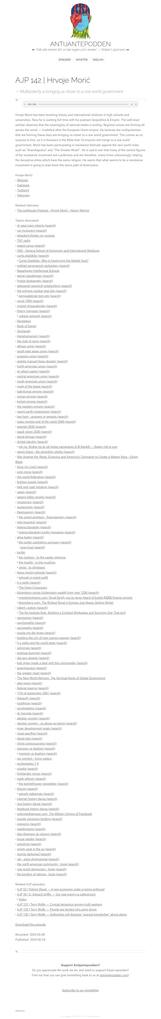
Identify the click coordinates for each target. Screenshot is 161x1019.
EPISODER (65, 59)
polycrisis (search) (29, 648)
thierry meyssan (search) (33, 311)
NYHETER (82, 59)
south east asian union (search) (38, 351)
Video (22, 899)
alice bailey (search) (30, 537)
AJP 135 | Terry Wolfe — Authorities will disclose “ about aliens (72, 914)
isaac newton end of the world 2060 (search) (46, 421)
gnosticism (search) (30, 502)
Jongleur (68, 1016)
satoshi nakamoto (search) (36, 794)
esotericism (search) (30, 507)
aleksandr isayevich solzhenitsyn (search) (44, 286)
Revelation (24, 321)
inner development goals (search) (39, 728)
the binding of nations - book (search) (42, 874)
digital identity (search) (32, 442)
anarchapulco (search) (32, 668)
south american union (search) (37, 381)
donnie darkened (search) (34, 854)
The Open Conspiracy (33, 587)
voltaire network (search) (35, 316)
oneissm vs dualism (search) (36, 748)
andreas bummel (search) (34, 653)
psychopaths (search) (31, 623)
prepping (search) (29, 824)
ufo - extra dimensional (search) (38, 859)
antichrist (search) (29, 844)
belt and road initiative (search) (38, 487)
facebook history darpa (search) (38, 809)
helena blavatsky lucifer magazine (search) (47, 532)
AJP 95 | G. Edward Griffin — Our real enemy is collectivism (56, 894)
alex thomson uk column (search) (39, 834)
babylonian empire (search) (35, 391)
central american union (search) (38, 376)
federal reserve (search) (33, 688)
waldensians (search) (31, 829)
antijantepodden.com (114, 975)
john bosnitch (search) (32, 522)
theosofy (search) (28, 698)
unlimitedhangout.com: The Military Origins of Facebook (54, 814)
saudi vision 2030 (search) (34, 431)
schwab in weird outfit (33, 577)
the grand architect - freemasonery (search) (47, 517)
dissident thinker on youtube (36, 235)
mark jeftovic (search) (31, 778)
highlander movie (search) (34, 773)
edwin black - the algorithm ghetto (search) (46, 452)
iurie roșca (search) (30, 472)
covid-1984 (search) (30, 301)
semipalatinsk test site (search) (40, 296)
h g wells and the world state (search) (42, 643)
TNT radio (23, 240)
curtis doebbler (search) (33, 255)
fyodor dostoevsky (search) (35, 281)
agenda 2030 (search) (31, 426)
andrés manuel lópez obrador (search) (42, 361)
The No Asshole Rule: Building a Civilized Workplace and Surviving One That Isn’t (72, 613)
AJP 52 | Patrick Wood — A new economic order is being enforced (61, 889)
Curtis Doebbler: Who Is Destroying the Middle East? (53, 261)
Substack (23, 185)
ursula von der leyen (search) (36, 633)
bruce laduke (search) (31, 839)
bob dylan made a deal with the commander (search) (52, 663)
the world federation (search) (36, 477)
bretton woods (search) (32, 482)
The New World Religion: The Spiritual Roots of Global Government (61, 678)
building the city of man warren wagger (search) (49, 638)
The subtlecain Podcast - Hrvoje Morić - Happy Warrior (53, 210)
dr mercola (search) (30, 713)
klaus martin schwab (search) (36, 572)
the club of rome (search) (33, 341)
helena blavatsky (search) (34, 527)
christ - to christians (32, 567)
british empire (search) (32, 401)
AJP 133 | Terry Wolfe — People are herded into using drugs (57, 909)
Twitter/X (23, 190)
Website (22, 180)
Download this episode (30, 924)
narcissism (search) (30, 618)
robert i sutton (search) (32, 608)
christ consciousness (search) (37, 743)
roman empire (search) (32, 396)
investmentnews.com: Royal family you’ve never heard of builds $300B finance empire (75, 597)
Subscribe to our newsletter (80, 990)
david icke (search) (29, 738)
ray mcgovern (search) (32, 230)
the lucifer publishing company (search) (45, 542)
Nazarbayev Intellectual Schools (38, 271)
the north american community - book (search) (48, 864)
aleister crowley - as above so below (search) (47, 723)
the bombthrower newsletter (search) (43, 784)
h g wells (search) (29, 582)
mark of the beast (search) (34, 386)
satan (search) (26, 492)
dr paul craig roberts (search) (36, 225)
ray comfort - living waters (34, 758)
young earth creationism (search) (39, 411)
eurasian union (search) (32, 356)
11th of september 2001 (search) (39, 693)
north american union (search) (37, 366)
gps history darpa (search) (34, 804)
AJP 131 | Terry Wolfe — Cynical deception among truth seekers (59, 904)
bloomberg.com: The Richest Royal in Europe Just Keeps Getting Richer (66, 602)
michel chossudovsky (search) (37, 306)
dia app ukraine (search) (33, 658)
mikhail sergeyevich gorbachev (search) (43, 266)
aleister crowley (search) (33, 718)
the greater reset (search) (34, 673)
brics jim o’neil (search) (32, 467)
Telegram (23, 195)
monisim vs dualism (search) (38, 753)
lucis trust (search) (32, 547)
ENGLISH (98, 59)
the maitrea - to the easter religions (42, 557)
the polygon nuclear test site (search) (42, 291)
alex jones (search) (29, 683)
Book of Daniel (26, 326)
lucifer (21, 552)
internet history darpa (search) (37, 799)
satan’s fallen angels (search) (36, 497)
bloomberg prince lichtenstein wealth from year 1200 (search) (58, 592)
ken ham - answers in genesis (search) (42, 416)
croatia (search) (27, 768)
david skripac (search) (32, 437)
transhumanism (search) (33, 336)
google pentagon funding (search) (39, 819)
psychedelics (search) (31, 708)
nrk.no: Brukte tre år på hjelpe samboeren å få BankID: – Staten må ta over (68, 447)
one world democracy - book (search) (41, 869)
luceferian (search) (29, 703)
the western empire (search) (36, 406)
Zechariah (23, 331)
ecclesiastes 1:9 (28, 763)
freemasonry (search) (31, 512)
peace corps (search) (31, 245)
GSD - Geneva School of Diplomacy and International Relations (58, 250)
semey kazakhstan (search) (35, 276)
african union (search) (31, 346)
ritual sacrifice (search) (32, 733)
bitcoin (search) (27, 789)
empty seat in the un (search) (36, 849)
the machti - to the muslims (37, 562)
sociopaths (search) (30, 628)
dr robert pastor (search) (33, 371)
